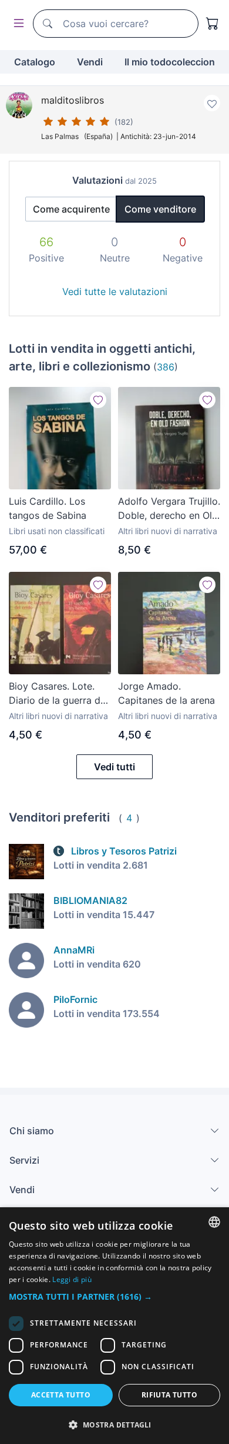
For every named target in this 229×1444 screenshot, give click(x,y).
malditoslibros (72, 100)
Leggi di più (72, 1279)
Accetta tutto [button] (60, 1395)
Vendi (90, 62)
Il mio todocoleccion (169, 62)
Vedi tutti (114, 767)
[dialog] (114, 1325)
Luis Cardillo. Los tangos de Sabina (47, 508)
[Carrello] (213, 23)
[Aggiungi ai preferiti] (212, 103)
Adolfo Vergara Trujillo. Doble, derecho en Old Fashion (169, 508)
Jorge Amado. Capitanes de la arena (166, 693)
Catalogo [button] (34, 62)
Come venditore (160, 209)
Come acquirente (71, 209)
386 (165, 367)
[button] (114, 1296)
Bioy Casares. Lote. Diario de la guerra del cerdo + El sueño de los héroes (58, 693)
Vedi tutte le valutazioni (114, 291)
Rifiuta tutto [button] (169, 1395)
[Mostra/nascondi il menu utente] (16, 24)
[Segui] (98, 400)
